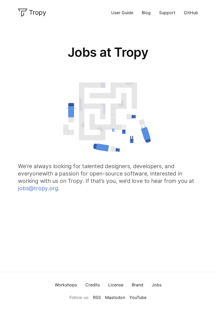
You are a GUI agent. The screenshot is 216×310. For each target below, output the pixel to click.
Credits (92, 284)
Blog (146, 12)
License (115, 284)
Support (167, 12)
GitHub (191, 12)
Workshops (66, 284)
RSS (97, 297)
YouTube (137, 297)
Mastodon (115, 297)
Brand (137, 284)
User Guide (122, 12)
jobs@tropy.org (38, 188)
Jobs (156, 284)
